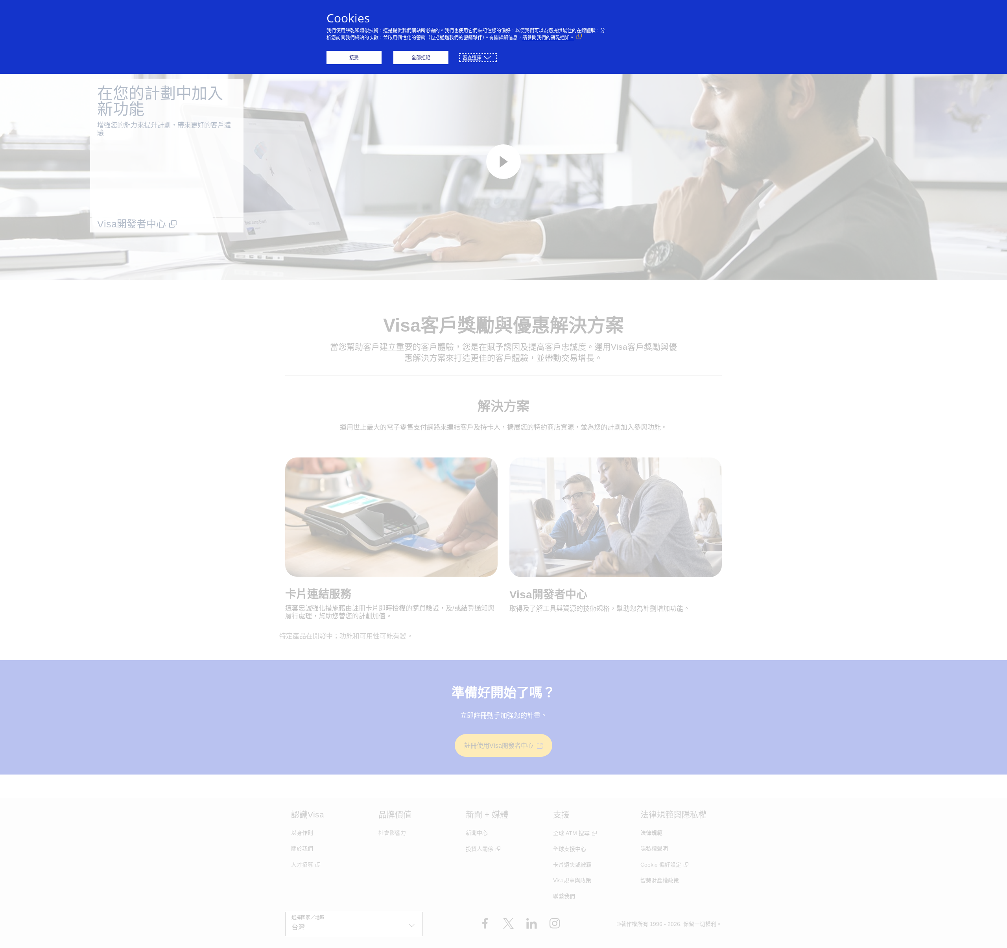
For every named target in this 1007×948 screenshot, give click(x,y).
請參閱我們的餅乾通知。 (548, 37)
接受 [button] (354, 57)
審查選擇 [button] (472, 57)
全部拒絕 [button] (420, 57)
